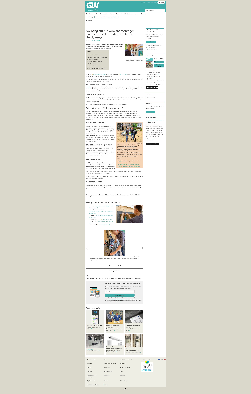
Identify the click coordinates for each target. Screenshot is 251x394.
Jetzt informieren (150, 41)
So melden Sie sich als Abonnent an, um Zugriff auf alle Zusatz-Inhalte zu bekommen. (154, 36)
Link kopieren (118, 271)
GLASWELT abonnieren (125, 367)
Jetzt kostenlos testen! (152, 87)
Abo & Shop (144, 2)
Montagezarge (128, 278)
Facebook (153, 98)
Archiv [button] (137, 13)
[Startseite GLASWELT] (126, 6)
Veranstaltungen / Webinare (93, 384)
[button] (91, 13)
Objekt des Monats (91, 381)
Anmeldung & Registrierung (110, 363)
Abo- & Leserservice (91, 359)
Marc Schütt (105, 278)
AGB (105, 359)
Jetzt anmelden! (150, 112)
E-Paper (89, 367)
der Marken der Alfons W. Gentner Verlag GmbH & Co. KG (118, 299)
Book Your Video (123, 74)
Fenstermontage (98, 278)
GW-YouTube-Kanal (122, 162)
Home (86, 13)
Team (121, 371)
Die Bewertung (91, 63)
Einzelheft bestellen (158, 65)
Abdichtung (90, 278)
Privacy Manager (123, 381)
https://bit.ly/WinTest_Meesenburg (131, 166)
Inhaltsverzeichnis (158, 61)
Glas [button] (97, 13)
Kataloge (106, 384)
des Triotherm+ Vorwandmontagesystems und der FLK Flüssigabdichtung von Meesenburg (101, 211)
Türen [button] (117, 13)
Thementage (110, 17)
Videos (116, 17)
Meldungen (91, 17)
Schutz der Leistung (93, 59)
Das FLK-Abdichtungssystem (95, 61)
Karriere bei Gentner (108, 371)
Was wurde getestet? (93, 55)
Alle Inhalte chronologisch (126, 359)
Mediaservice (106, 375)
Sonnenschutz (103, 13)
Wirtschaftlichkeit (92, 66)
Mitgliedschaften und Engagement (91, 376)
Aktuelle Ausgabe (129, 13)
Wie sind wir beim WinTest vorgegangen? (98, 57)
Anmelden (89, 363)
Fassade (112, 13)
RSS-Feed (106, 381)
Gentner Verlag (107, 367)
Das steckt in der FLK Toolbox (105, 225)
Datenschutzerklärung (117, 301)
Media (148, 2)
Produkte (103, 17)
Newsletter (153, 2)
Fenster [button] (91, 13)
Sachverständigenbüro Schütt (99, 74)
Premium (143, 13)
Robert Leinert (89, 87)
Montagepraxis (120, 278)
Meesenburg (113, 278)
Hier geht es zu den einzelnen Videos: (97, 68)
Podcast (97, 17)
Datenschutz (123, 363)
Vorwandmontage (137, 278)
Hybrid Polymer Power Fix (107, 219)
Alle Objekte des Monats (152, 143)
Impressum (89, 371)
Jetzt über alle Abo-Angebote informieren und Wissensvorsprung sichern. (153, 47)
